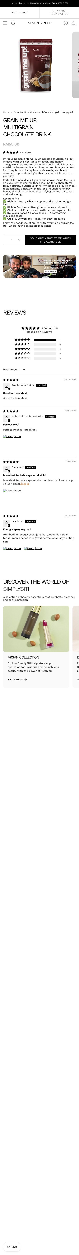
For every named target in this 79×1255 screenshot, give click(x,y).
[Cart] (74, 23)
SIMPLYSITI (20, 12)
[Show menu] (5, 23)
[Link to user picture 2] (33, 556)
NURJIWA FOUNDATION (59, 12)
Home (6, 112)
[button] (11, 152)
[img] (11, 380)
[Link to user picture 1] (12, 444)
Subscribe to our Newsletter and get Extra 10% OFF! (39, 3)
